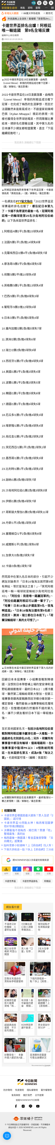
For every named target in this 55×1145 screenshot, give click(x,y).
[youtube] (38, 1106)
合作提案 (39, 1095)
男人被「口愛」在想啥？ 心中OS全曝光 (27, 950)
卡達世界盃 (10, 881)
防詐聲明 (7, 1090)
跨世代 (49, 13)
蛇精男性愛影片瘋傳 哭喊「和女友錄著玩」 (10, 1003)
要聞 (37, 7)
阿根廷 (47, 881)
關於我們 (27, 1095)
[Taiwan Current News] (33, 3)
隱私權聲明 (32, 1090)
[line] (30, 1106)
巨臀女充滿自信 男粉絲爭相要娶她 (13, 980)
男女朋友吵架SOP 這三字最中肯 (44, 1026)
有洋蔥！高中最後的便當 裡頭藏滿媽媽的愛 (27, 1003)
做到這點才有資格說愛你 (44, 927)
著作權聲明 (46, 1090)
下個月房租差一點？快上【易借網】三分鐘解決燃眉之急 (40, 980)
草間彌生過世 (9, 8)
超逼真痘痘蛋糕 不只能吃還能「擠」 (10, 1028)
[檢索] (45, 3)
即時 (30, 7)
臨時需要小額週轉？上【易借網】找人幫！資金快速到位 (44, 1003)
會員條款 (15, 1095)
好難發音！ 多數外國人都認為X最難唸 (14, 1056)
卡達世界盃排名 (30, 881)
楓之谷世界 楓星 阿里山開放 (10, 951)
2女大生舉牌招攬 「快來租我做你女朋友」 (44, 950)
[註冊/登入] (51, 3)
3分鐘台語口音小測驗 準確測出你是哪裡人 (27, 927)
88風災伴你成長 (31, 13)
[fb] (16, 1106)
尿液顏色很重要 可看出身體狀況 (39, 1056)
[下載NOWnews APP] (39, 3)
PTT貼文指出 (24, 201)
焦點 (22, 7)
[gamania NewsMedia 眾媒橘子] (27, 1118)
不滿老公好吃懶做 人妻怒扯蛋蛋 (10, 927)
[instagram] (23, 1106)
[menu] (52, 7)
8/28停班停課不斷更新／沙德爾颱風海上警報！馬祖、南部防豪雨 (27, 1026)
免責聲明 (19, 1090)
